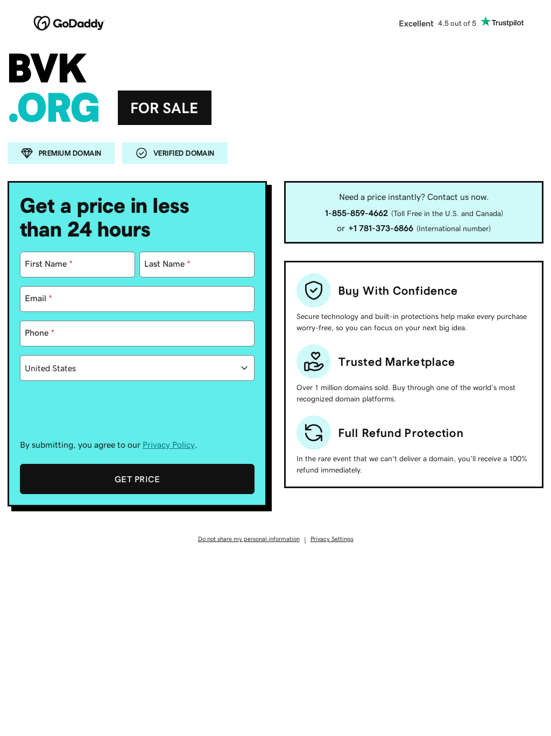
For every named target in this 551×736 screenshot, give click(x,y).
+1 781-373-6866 (380, 228)
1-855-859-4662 (356, 213)
